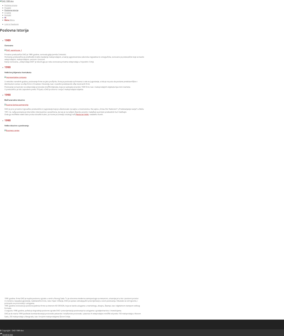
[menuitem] (74, 5)
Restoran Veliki (82, 114)
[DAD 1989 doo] (7, 1)
